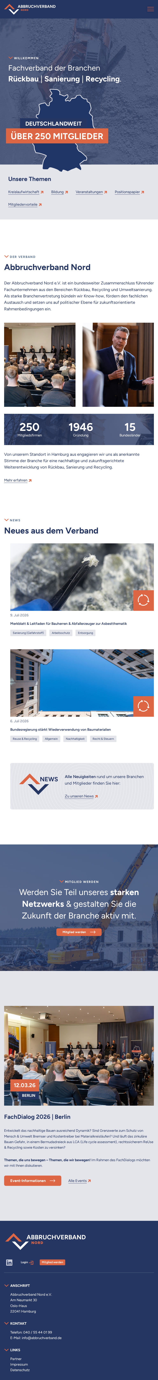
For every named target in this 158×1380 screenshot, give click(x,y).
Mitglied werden (74, 932)
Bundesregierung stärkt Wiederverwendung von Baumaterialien (60, 729)
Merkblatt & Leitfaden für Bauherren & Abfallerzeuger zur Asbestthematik (68, 624)
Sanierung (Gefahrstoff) (28, 633)
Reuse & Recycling (25, 739)
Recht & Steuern (103, 739)
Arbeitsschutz (61, 633)
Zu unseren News (79, 796)
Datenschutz (20, 1370)
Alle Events (77, 1180)
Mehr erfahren (15, 480)
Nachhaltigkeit (75, 739)
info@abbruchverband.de (42, 1338)
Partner (16, 1359)
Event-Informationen (28, 1180)
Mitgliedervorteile (22, 204)
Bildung (57, 192)
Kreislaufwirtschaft (23, 192)
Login (24, 1262)
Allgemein (51, 739)
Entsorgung (85, 633)
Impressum (19, 1364)
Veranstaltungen (89, 192)
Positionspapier (127, 192)
